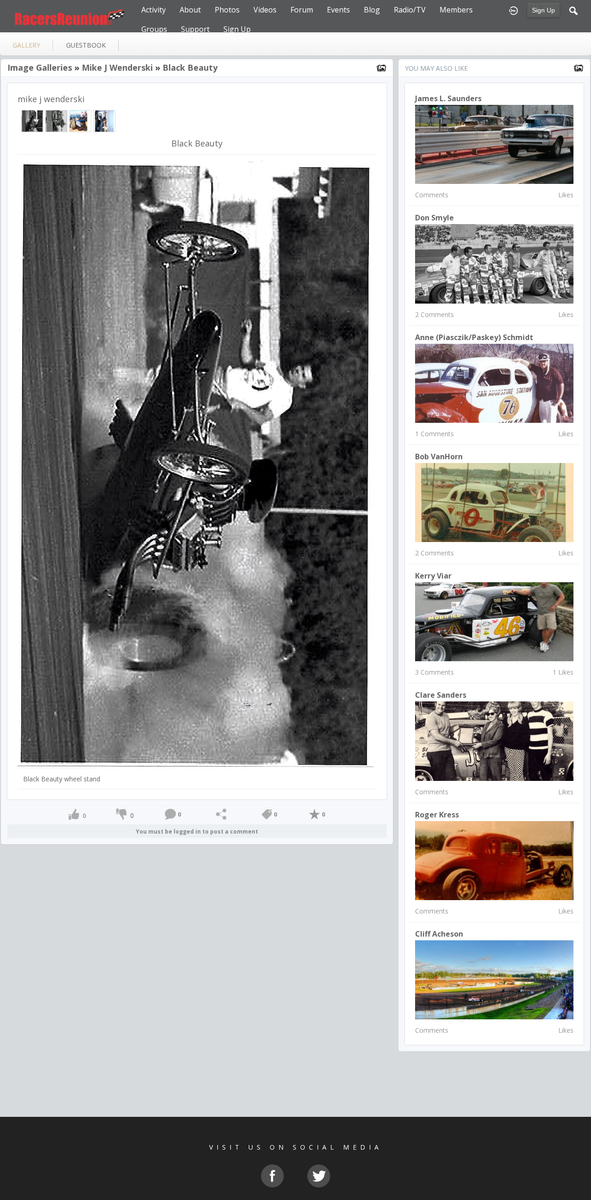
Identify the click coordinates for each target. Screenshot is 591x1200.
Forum (301, 10)
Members (456, 10)
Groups (154, 29)
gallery (26, 45)
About (190, 10)
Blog (372, 10)
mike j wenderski (117, 67)
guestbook (86, 45)
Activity (153, 10)
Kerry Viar (433, 576)
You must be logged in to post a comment (197, 831)
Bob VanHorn (439, 456)
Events (338, 10)
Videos (265, 10)
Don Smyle (434, 218)
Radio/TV (410, 10)
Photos (227, 10)
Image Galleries (39, 67)
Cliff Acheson (439, 934)
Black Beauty (190, 67)
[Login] (513, 9)
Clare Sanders (440, 695)
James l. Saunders (448, 98)
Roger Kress (437, 815)
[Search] (573, 9)
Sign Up (543, 10)
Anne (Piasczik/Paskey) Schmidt (474, 337)
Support (195, 29)
